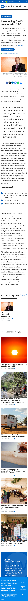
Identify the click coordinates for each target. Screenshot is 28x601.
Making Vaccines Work (6, 16)
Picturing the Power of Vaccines (14, 204)
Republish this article (7, 49)
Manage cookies (23, 581)
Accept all (23, 593)
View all (24, 295)
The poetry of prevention (11, 200)
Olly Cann (20, 45)
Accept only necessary (23, 588)
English (20, 1)
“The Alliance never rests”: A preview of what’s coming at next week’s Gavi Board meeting (15, 195)
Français (25, 1)
